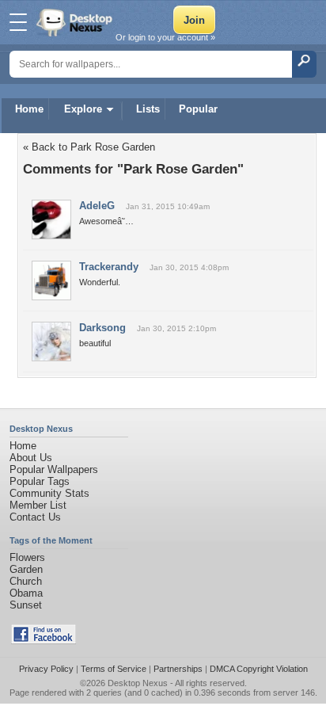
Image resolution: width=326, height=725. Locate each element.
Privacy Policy (46, 668)
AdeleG (97, 206)
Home (29, 109)
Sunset (25, 605)
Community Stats (49, 493)
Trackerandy (108, 267)
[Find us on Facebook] (43, 641)
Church (25, 581)
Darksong (102, 328)
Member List (37, 505)
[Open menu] (18, 22)
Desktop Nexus (138, 683)
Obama (26, 593)
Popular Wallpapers (53, 469)
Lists (148, 109)
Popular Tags (39, 481)
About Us (30, 458)
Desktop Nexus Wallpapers (76, 22)
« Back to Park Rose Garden (89, 147)
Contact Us (35, 517)
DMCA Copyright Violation (259, 668)
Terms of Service (113, 668)
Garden (26, 569)
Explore (83, 109)
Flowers (27, 557)
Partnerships (178, 668)
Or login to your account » (165, 37)
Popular (198, 109)
